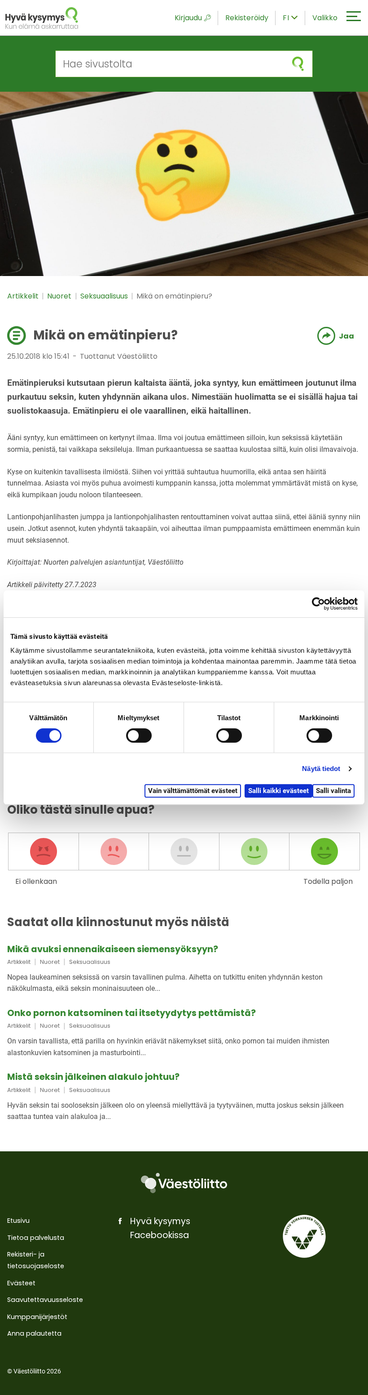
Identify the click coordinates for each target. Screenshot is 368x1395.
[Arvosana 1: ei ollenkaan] (43, 851)
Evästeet (21, 1283)
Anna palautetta (34, 1333)
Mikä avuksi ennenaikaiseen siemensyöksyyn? (112, 949)
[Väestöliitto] (184, 1183)
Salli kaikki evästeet (278, 791)
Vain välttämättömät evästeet (192, 791)
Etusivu (18, 1220)
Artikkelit (23, 296)
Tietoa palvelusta (35, 1237)
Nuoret (60, 296)
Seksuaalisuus (105, 296)
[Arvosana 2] (114, 851)
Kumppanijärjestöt (37, 1316)
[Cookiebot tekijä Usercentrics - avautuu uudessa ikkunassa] (318, 604)
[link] (184, 969)
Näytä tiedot (321, 768)
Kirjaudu (188, 18)
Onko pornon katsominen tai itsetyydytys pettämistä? (131, 1013)
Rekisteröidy (246, 18)
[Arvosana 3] (184, 851)
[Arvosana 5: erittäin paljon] (324, 851)
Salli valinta (333, 791)
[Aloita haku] (298, 64)
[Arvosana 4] (254, 851)
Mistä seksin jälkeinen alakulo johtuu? (93, 1077)
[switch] (139, 735)
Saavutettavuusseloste (45, 1299)
